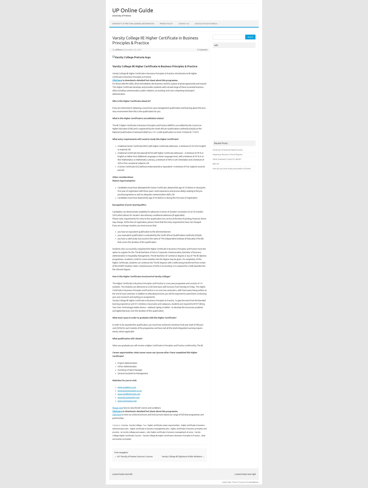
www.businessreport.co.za (130, 391)
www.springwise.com (127, 401)
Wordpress (253, 482)
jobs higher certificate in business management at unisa (170, 432)
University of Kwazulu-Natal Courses (228, 150)
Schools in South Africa (206, 24)
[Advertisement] (234, 93)
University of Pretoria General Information (133, 24)
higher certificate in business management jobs (149, 429)
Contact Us (184, 24)
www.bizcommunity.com (128, 397)
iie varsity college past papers (133, 432)
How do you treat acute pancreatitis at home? (232, 169)
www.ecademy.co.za (127, 387)
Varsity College (135, 425)
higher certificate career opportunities (164, 425)
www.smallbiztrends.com (129, 394)
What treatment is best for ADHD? (227, 159)
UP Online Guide (132, 10)
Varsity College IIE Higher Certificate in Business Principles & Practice (171, 436)
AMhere (118, 50)
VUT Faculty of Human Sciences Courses (133, 456)
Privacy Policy (166, 24)
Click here (116, 415)
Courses (124, 425)
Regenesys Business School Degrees (228, 154)
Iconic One (226, 482)
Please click (117, 408)
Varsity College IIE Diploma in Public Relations (183, 456)
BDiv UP (216, 164)
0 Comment (202, 50)
